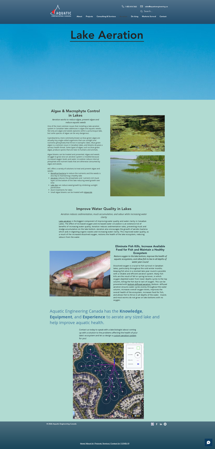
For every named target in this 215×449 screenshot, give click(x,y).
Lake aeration (65, 221)
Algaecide (88, 192)
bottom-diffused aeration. (139, 284)
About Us (89, 443)
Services (106, 443)
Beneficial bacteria (58, 173)
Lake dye (54, 185)
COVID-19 (125, 443)
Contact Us (115, 443)
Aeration (54, 178)
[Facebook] (156, 424)
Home (82, 443)
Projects (98, 443)
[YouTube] (165, 424)
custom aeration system (124, 335)
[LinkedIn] (161, 424)
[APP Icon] (152, 424)
